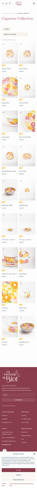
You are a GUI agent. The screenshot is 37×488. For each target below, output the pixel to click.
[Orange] (3, 65)
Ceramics (13, 13)
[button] (34, 454)
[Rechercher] (3, 3)
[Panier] (6, 3)
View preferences (18, 480)
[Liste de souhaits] (10, 3)
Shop (8, 13)
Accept (18, 470)
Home (3, 13)
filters (6, 29)
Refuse (18, 475)
